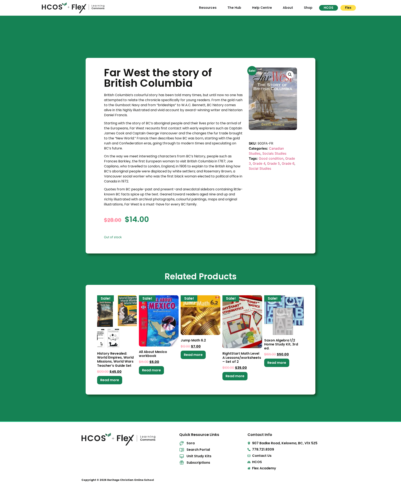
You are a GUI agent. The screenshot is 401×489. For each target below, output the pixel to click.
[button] (290, 74)
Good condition (271, 158)
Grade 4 (259, 163)
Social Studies (260, 168)
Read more (109, 380)
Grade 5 (273, 163)
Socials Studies (274, 153)
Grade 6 (288, 163)
